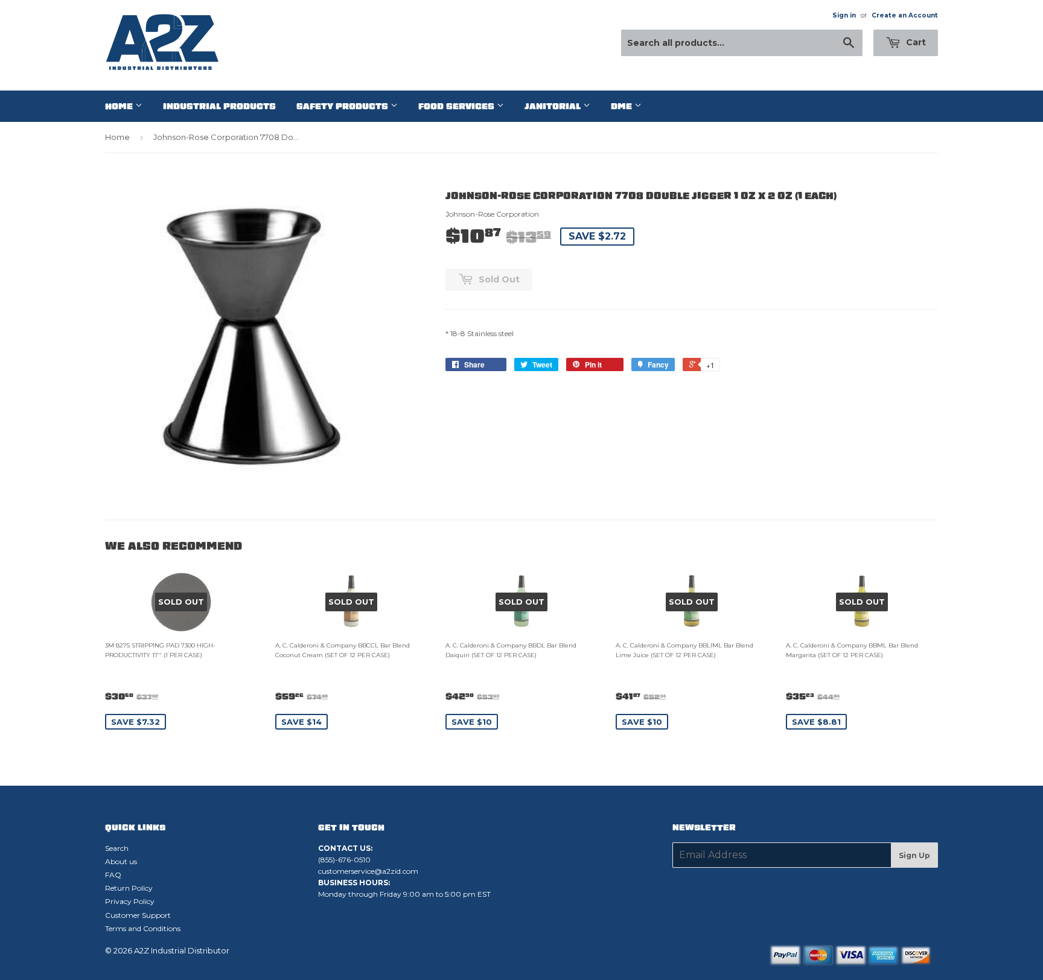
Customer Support (138, 915)
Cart (915, 42)
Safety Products (343, 106)
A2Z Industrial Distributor (181, 950)
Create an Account (905, 15)
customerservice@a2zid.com (368, 871)
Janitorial (554, 106)
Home (120, 106)
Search (117, 848)
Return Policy (129, 887)
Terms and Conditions (142, 928)
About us (121, 861)
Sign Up (914, 855)
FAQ (113, 874)
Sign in (844, 15)
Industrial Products (219, 106)
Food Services (457, 106)
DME (622, 106)
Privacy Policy (130, 901)
